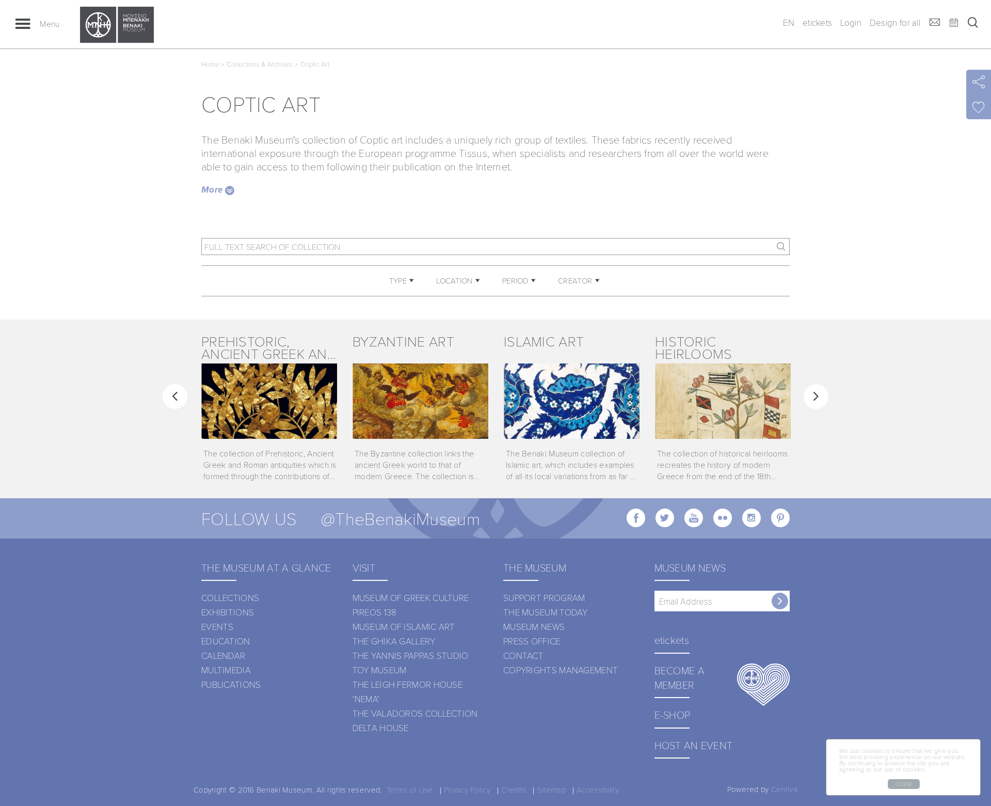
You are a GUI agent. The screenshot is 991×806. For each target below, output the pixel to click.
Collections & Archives (260, 64)
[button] (175, 396)
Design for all (895, 22)
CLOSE (904, 783)
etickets (817, 22)
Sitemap (551, 789)
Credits (513, 789)
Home (210, 64)
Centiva (784, 789)
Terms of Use (410, 789)
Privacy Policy (467, 789)
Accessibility (598, 789)
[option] (269, 408)
